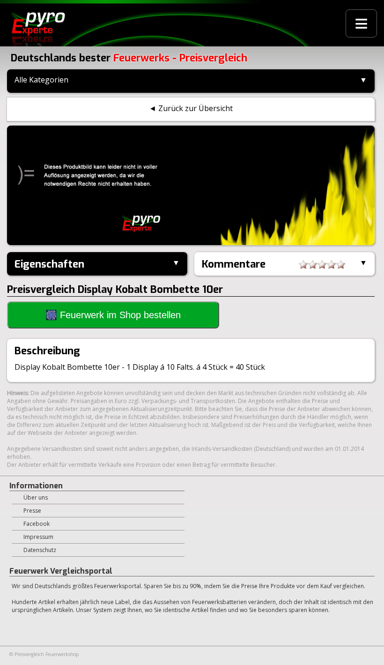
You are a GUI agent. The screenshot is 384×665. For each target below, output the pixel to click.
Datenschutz (39, 550)
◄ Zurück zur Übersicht (191, 108)
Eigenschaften (49, 264)
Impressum (38, 537)
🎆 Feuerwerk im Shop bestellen (113, 315)
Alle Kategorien (41, 80)
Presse (32, 511)
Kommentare (234, 264)
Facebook (36, 524)
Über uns (35, 497)
